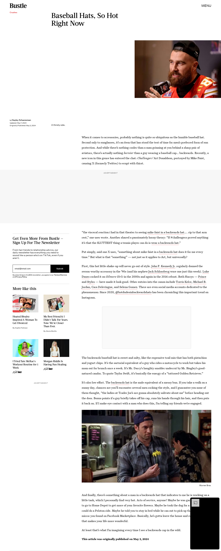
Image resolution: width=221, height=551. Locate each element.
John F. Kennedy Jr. (163, 266)
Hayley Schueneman (21, 120)
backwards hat (168, 252)
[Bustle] (18, 5)
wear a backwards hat (165, 243)
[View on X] (147, 328)
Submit (59, 268)
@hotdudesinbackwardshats (133, 292)
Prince (202, 276)
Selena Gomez (128, 287)
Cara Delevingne (102, 287)
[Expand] (193, 500)
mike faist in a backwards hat (165, 232)
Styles (91, 282)
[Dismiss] (215, 500)
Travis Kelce (184, 282)
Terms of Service (60, 275)
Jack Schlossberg (159, 271)
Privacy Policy (21, 277)
